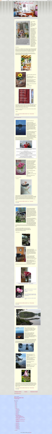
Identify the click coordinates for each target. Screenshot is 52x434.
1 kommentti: (31, 201)
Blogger (30, 432)
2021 (15, 403)
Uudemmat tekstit (17, 391)
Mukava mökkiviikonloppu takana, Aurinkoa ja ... (20, 421)
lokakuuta (17, 411)
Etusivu (25, 391)
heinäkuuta (17, 414)
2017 (15, 406)
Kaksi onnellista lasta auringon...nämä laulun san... (19, 416)
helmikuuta (17, 427)
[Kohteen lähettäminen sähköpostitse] (15, 114)
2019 (15, 404)
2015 (15, 430)
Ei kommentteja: (32, 113)
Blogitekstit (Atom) (18, 393)
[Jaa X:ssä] (17, 114)
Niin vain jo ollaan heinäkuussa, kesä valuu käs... (20, 419)
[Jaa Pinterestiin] (18, 114)
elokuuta (17, 413)
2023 (15, 402)
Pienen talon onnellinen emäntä (19, 397)
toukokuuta (17, 424)
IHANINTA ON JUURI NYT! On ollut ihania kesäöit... (19, 417)
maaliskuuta (17, 426)
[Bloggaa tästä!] (16, 114)
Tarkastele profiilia (16, 398)
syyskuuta (17, 412)
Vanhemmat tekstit (34, 391)
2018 (15, 405)
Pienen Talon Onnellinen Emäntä (23, 3)
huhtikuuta (17, 425)
